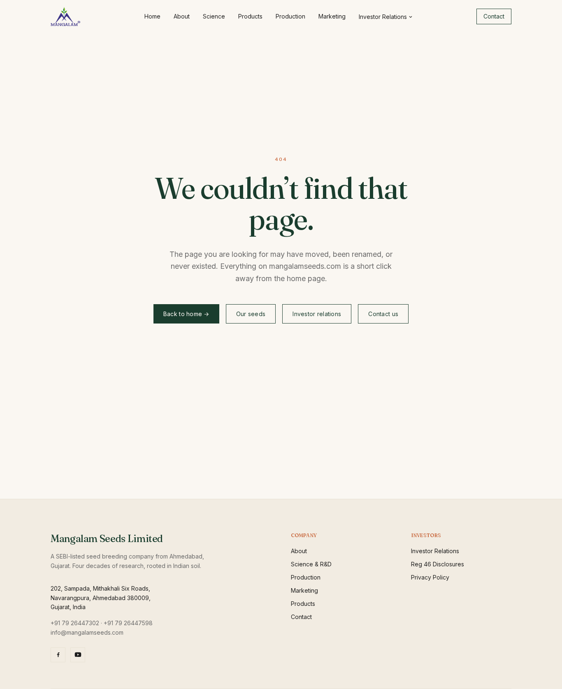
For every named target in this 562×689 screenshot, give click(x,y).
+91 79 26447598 (128, 622)
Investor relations (317, 313)
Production (290, 16)
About (182, 16)
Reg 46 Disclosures (437, 564)
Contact (493, 16)
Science (214, 16)
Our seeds (251, 313)
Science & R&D (311, 564)
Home (152, 16)
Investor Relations (383, 16)
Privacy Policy (430, 577)
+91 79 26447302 (75, 622)
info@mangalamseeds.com (87, 632)
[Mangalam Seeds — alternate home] (65, 16)
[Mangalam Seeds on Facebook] (58, 654)
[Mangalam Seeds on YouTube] (77, 654)
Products (250, 16)
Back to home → (186, 313)
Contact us (383, 313)
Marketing (332, 16)
